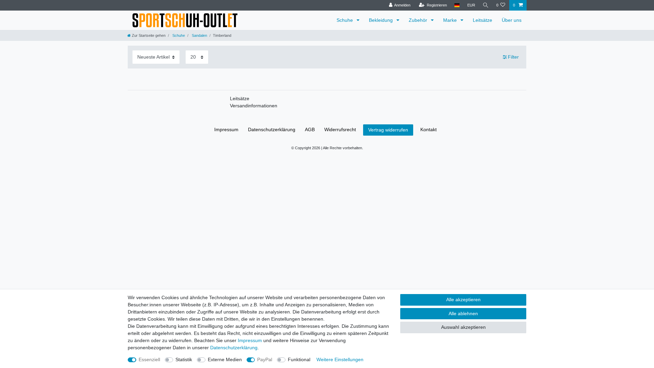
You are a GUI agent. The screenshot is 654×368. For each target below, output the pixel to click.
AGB (310, 129)
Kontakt (428, 129)
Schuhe (345, 20)
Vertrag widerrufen (388, 130)
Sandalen (199, 35)
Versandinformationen (253, 105)
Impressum (226, 129)
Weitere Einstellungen (339, 359)
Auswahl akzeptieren (463, 327)
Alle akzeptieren (463, 299)
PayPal (264, 359)
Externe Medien (225, 359)
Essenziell (149, 359)
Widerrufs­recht (340, 129)
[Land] (457, 5)
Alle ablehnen (463, 313)
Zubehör (419, 20)
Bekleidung (381, 20)
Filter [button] (513, 57)
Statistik (183, 359)
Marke (450, 20)
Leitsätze (482, 20)
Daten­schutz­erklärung (271, 129)
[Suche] (486, 5)
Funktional (299, 359)
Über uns (511, 20)
